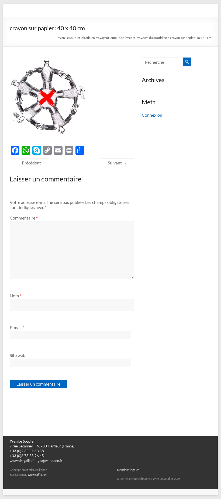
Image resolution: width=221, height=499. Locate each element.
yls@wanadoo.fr (50, 461)
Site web (17, 355)
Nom (15, 295)
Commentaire (24, 217)
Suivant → (117, 162)
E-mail (17, 327)
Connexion (152, 114)
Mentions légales (128, 469)
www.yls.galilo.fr (22, 461)
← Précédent (29, 162)
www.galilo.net (37, 474)
